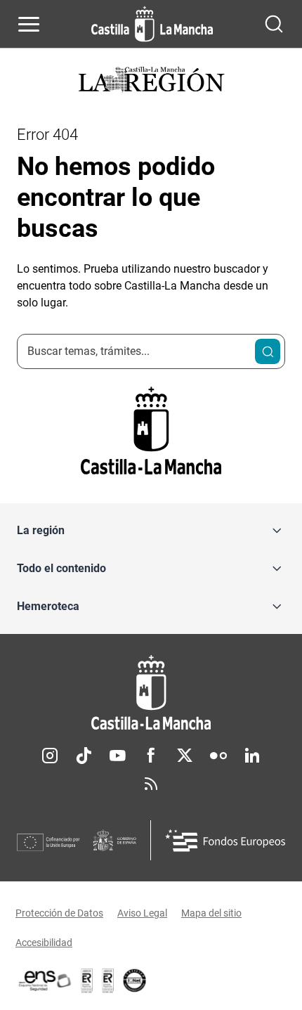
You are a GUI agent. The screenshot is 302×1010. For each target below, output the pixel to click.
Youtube (117, 755)
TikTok (83, 755)
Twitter (185, 755)
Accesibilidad (43, 942)
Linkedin (252, 755)
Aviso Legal (142, 913)
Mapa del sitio (211, 913)
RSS (151, 783)
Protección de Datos (59, 913)
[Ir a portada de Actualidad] (151, 81)
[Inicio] (151, 692)
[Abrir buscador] (274, 24)
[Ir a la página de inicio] (152, 24)
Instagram (50, 755)
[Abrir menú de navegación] (28, 23)
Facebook (151, 755)
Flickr (218, 755)
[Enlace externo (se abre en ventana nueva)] (108, 980)
